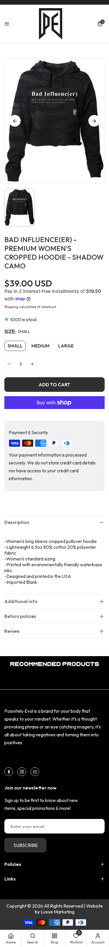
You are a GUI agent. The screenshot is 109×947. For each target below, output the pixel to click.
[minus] (9, 364)
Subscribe (25, 845)
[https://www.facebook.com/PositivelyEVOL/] (8, 771)
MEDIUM (40, 346)
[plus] (32, 364)
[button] (101, 23)
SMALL (15, 346)
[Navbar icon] (7, 23)
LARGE (66, 346)
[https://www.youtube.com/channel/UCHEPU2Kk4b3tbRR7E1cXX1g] (35, 771)
